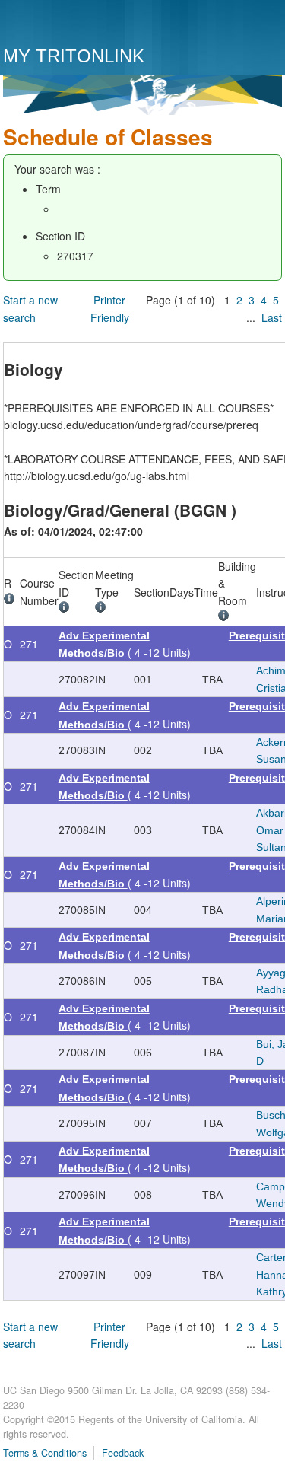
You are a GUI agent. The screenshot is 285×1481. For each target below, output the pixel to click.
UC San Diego (90, 25)
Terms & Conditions (45, 1453)
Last (271, 317)
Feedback (123, 1453)
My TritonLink (73, 56)
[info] (12, 600)
